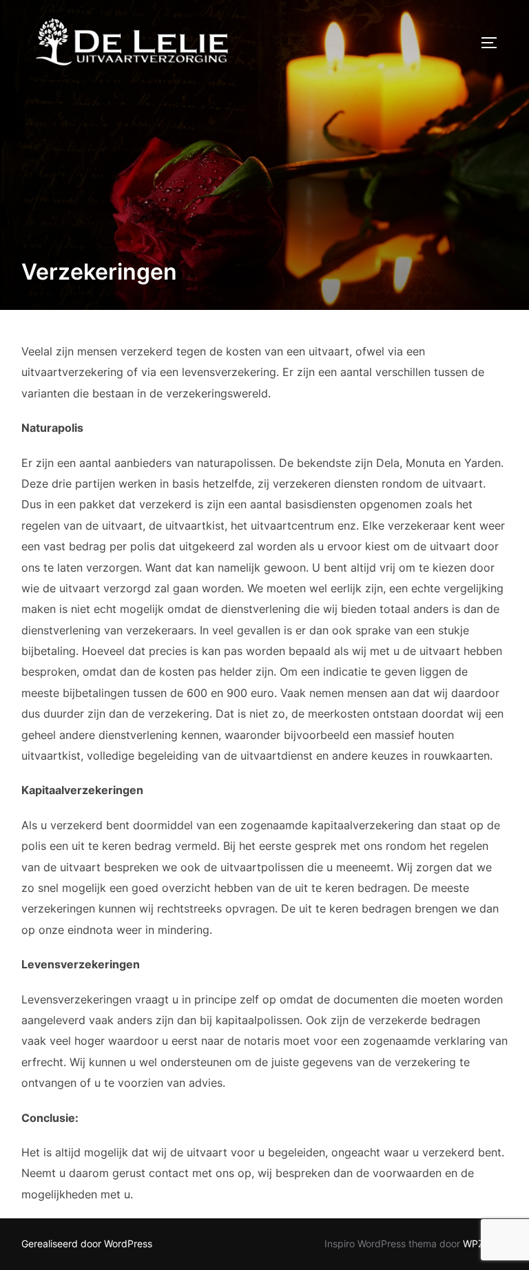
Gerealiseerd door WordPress (86, 1243)
